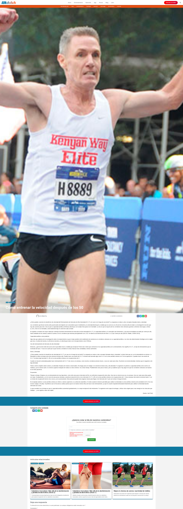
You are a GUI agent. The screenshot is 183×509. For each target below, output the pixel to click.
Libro (112, 2)
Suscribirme (91, 439)
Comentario (34, 508)
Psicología (103, 6)
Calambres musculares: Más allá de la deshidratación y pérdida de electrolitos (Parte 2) (50, 491)
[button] (180, 2)
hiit (7, 302)
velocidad (12, 302)
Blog (107, 2)
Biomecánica (111, 6)
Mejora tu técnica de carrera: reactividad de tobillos (132, 491)
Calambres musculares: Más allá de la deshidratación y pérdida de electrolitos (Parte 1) (91, 491)
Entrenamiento (78, 2)
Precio (101, 2)
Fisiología (88, 6)
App (95, 2)
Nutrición (88, 2)
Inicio (69, 2)
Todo (72, 6)
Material (119, 6)
